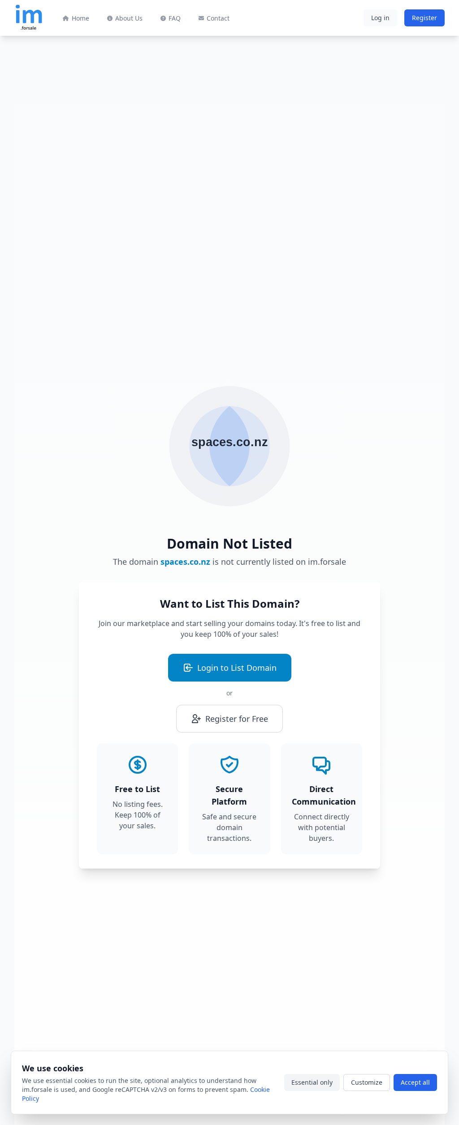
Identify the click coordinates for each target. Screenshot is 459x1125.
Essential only (312, 1082)
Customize (366, 1082)
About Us (129, 18)
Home (80, 18)
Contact (218, 18)
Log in (380, 17)
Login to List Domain (237, 667)
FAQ (175, 18)
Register (424, 17)
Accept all (415, 1082)
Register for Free (236, 718)
